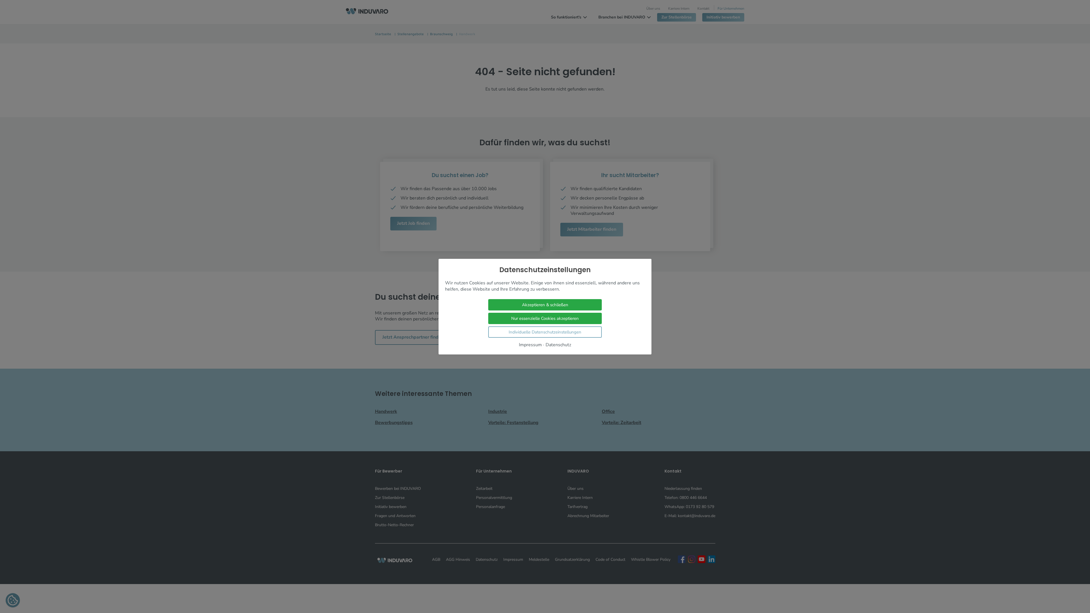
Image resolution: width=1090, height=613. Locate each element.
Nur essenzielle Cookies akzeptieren (545, 318)
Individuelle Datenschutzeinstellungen (545, 332)
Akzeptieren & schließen (545, 304)
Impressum (530, 345)
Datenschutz (558, 345)
